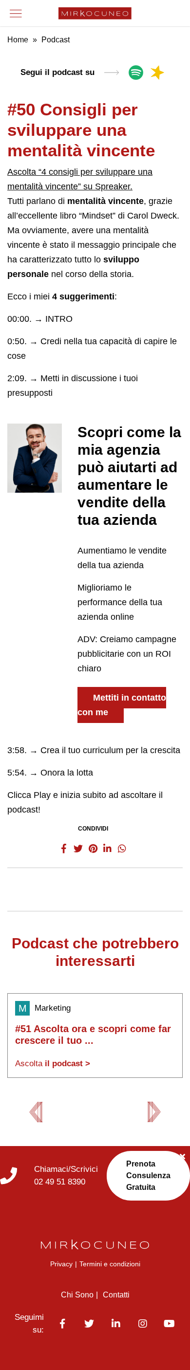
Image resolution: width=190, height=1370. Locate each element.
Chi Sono (77, 1295)
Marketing (53, 1008)
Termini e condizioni (109, 1264)
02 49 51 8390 (59, 1181)
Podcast (55, 40)
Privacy (61, 1264)
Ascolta (52, 1063)
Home (17, 40)
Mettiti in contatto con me (121, 705)
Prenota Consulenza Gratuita (148, 1175)
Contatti (116, 1295)
